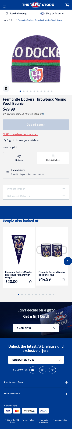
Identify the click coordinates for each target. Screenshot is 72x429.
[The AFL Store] (38, 5)
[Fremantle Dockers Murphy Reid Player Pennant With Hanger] (18, 250)
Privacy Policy (28, 420)
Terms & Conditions (44, 421)
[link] (39, 114)
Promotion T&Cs (60, 420)
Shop (13, 20)
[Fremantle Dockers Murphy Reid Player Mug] (52, 250)
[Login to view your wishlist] (30, 281)
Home (5, 20)
